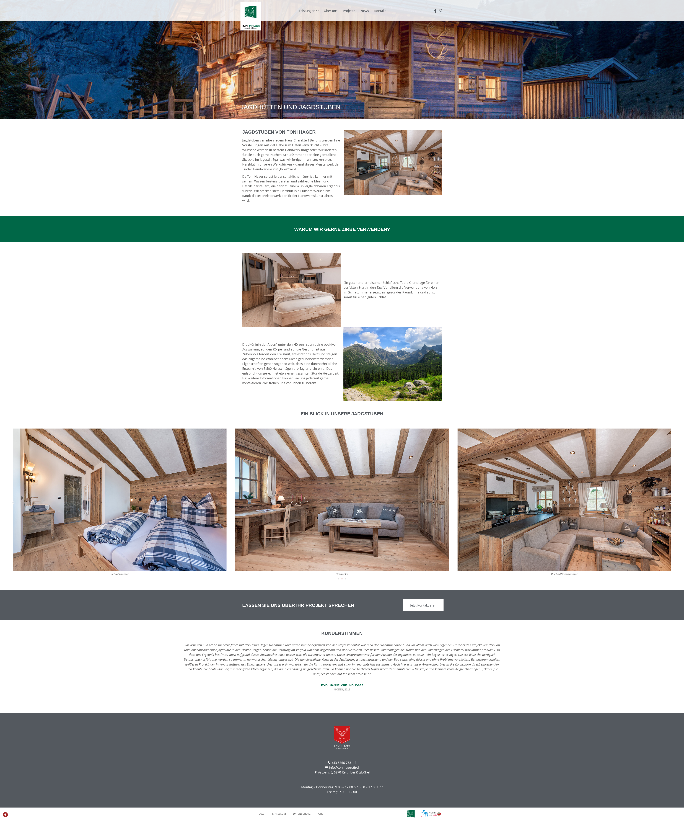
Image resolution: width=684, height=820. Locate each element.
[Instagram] (440, 11)
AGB (261, 813)
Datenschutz (301, 813)
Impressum (278, 813)
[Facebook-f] (435, 11)
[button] (13, 502)
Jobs (320, 813)
